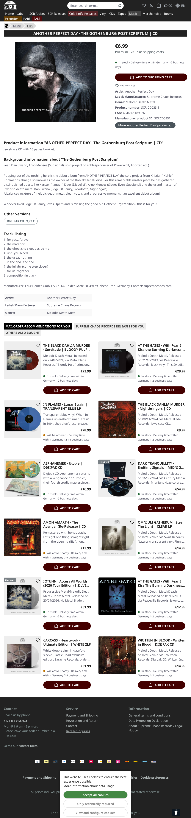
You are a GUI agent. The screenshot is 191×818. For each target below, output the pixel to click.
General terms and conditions (150, 715)
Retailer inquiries (78, 731)
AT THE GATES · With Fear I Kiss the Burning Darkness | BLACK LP (161, 347)
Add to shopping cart (153, 77)
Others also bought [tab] (23, 333)
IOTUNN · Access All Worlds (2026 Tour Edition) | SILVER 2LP (66, 583)
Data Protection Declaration (148, 721)
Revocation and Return (82, 721)
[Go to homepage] (10, 5)
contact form (28, 746)
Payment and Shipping (82, 715)
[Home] (6, 26)
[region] (55, 82)
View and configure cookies (95, 813)
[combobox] (91, 5)
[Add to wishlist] (37, 345)
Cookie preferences (154, 777)
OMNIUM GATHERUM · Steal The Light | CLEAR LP (161, 524)
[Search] (119, 5)
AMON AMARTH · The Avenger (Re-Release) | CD (64, 524)
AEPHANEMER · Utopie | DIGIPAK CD (62, 465)
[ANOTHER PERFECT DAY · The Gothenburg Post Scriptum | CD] (55, 82)
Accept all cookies (96, 795)
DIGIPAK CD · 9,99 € (21, 221)
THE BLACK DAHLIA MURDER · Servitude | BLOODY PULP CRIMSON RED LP (66, 347)
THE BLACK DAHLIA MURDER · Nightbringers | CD (161, 406)
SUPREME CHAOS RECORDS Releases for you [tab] (110, 326)
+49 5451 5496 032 (15, 720)
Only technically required (95, 804)
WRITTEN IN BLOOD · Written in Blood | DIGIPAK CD (161, 642)
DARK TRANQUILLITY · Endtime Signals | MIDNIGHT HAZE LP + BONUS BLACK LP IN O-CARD (161, 465)
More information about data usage (88, 786)
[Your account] (151, 5)
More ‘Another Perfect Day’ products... (145, 125)
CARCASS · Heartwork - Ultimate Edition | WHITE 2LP (67, 642)
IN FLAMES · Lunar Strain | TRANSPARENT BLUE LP (65, 406)
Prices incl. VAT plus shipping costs (139, 52)
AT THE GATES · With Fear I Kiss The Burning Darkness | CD (161, 583)
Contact (71, 726)
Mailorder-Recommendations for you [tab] (38, 326)
